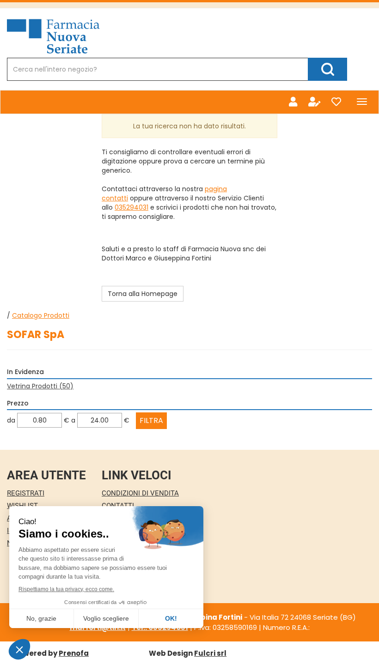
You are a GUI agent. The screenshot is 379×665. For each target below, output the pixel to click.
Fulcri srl (210, 653)
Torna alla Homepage (142, 293)
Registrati (25, 493)
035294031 (131, 207)
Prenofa (74, 653)
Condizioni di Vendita (140, 493)
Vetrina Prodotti (40, 386)
